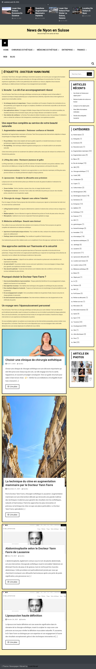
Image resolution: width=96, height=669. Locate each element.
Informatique (77, 237)
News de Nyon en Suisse (48, 30)
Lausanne (76, 249)
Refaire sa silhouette (79, 298)
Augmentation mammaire (80, 151)
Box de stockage (78, 163)
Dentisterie (76, 200)
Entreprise (67, 50)
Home (6, 50)
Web (5, 56)
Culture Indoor (77, 188)
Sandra (20, 364)
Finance (81, 50)
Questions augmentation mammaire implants (41, 12)
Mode (75, 273)
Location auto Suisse (79, 261)
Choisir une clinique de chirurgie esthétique (33, 360)
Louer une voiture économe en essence (17, 12)
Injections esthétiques (79, 241)
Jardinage (76, 245)
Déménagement (78, 192)
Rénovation (76, 306)
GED (74, 220)
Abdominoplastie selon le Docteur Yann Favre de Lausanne (30, 550)
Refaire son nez (78, 302)
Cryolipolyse (77, 180)
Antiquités (76, 139)
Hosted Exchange (78, 228)
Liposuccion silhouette (80, 257)
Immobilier (76, 233)
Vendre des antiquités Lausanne (79, 117)
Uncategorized (77, 326)
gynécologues (77, 224)
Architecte (76, 143)
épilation (75, 208)
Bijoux (75, 159)
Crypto (75, 184)
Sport (75, 318)
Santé (75, 314)
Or (74, 281)
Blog (12, 56)
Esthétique (76, 212)
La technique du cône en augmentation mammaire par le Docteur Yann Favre (30, 483)
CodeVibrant (33, 666)
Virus (74, 338)
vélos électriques (78, 334)
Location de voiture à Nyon (87, 10)
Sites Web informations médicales (80, 111)
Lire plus (13, 386)
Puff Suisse (76, 293)
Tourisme (76, 322)
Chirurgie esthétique (22, 50)
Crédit (75, 175)
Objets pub (76, 277)
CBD (74, 167)
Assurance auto (78, 147)
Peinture (75, 285)
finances (75, 216)
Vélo (74, 330)
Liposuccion (76, 253)
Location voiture (78, 265)
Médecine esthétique (47, 50)
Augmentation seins (79, 155)
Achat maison (77, 135)
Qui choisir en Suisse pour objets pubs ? (80, 94)
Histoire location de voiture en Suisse (82, 100)
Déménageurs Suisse (79, 196)
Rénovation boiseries (79, 310)
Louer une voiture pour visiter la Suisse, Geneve (64, 13)
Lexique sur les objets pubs (81, 106)
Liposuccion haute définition (23, 616)
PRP (74, 289)
